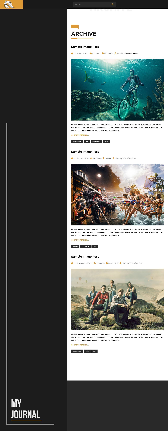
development (77, 141)
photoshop (96, 141)
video (106, 141)
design (75, 246)
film (87, 141)
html (87, 351)
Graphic (108, 158)
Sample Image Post (85, 47)
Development (113, 263)
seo (95, 246)
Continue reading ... (80, 135)
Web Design (108, 53)
